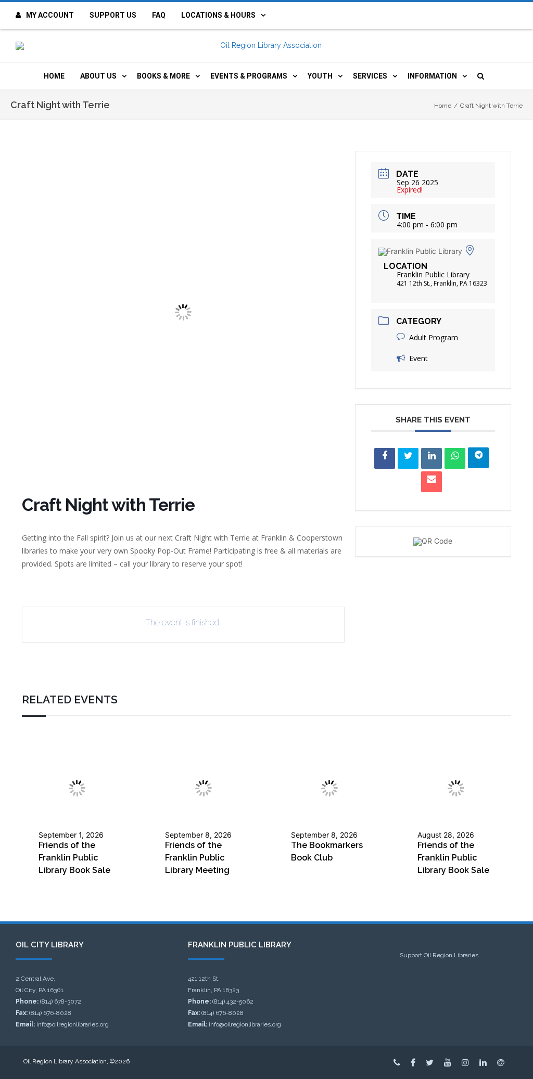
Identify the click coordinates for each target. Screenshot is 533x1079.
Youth (320, 76)
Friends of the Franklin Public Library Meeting (197, 857)
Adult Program (433, 337)
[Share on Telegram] (478, 457)
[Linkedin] (431, 458)
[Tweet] (408, 458)
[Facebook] (413, 1062)
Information (432, 76)
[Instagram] (465, 1062)
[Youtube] (447, 1062)
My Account (50, 15)
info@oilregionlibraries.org (72, 1024)
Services (370, 76)
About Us (98, 76)
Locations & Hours (218, 15)
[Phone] (396, 1062)
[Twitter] (430, 1062)
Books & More (163, 76)
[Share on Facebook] (384, 458)
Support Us (113, 15)
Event (418, 358)
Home (54, 76)
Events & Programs (248, 76)
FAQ (159, 15)
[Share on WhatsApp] (455, 458)
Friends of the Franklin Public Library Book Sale (74, 857)
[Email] (431, 481)
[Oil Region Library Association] (266, 46)
